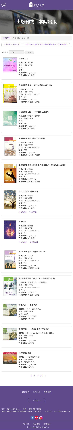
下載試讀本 (33, 212)
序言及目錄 (23, 212)
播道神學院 (7, 38)
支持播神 (36, 400)
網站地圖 (26, 424)
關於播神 (25, 392)
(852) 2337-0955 (35, 409)
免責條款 (47, 424)
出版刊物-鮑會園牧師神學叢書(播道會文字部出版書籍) (46, 44)
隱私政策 (36, 424)
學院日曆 (36, 392)
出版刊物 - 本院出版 (13, 44)
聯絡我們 (47, 392)
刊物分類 (4, 52)
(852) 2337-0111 (13, 409)
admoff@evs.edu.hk (62, 411)
